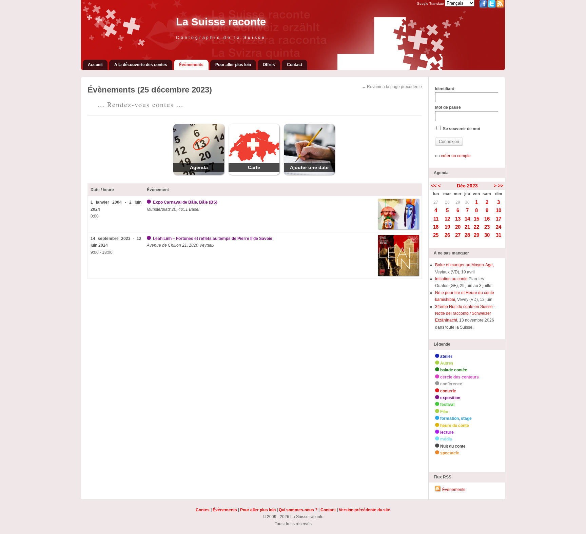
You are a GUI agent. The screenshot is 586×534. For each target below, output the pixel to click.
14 (467, 219)
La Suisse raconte (221, 22)
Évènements (191, 64)
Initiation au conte (452, 278)
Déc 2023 (467, 185)
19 (447, 227)
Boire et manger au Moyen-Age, (464, 265)
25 (435, 235)
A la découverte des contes (140, 64)
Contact (294, 64)
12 (447, 219)
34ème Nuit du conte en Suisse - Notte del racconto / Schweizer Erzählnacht (465, 313)
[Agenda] (198, 173)
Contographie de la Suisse (221, 37)
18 (435, 227)
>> (500, 185)
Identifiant (444, 88)
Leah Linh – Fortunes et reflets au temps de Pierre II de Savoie (212, 238)
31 (498, 235)
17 (498, 219)
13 (458, 219)
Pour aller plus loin (233, 64)
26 (447, 235)
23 (487, 227)
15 (476, 219)
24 (498, 227)
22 (476, 227)
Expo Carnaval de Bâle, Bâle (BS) (185, 202)
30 (467, 202)
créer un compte (456, 155)
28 (447, 202)
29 (457, 202)
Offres (269, 64)
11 (435, 219)
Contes (203, 510)
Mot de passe (448, 107)
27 (435, 202)
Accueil (95, 64)
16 (487, 219)
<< (433, 185)
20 (458, 227)
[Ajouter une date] (309, 173)
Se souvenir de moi (461, 128)
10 (498, 210)
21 (467, 227)
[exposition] (149, 202)
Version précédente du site (364, 510)
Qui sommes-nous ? (298, 510)
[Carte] (254, 173)
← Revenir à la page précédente (392, 86)
